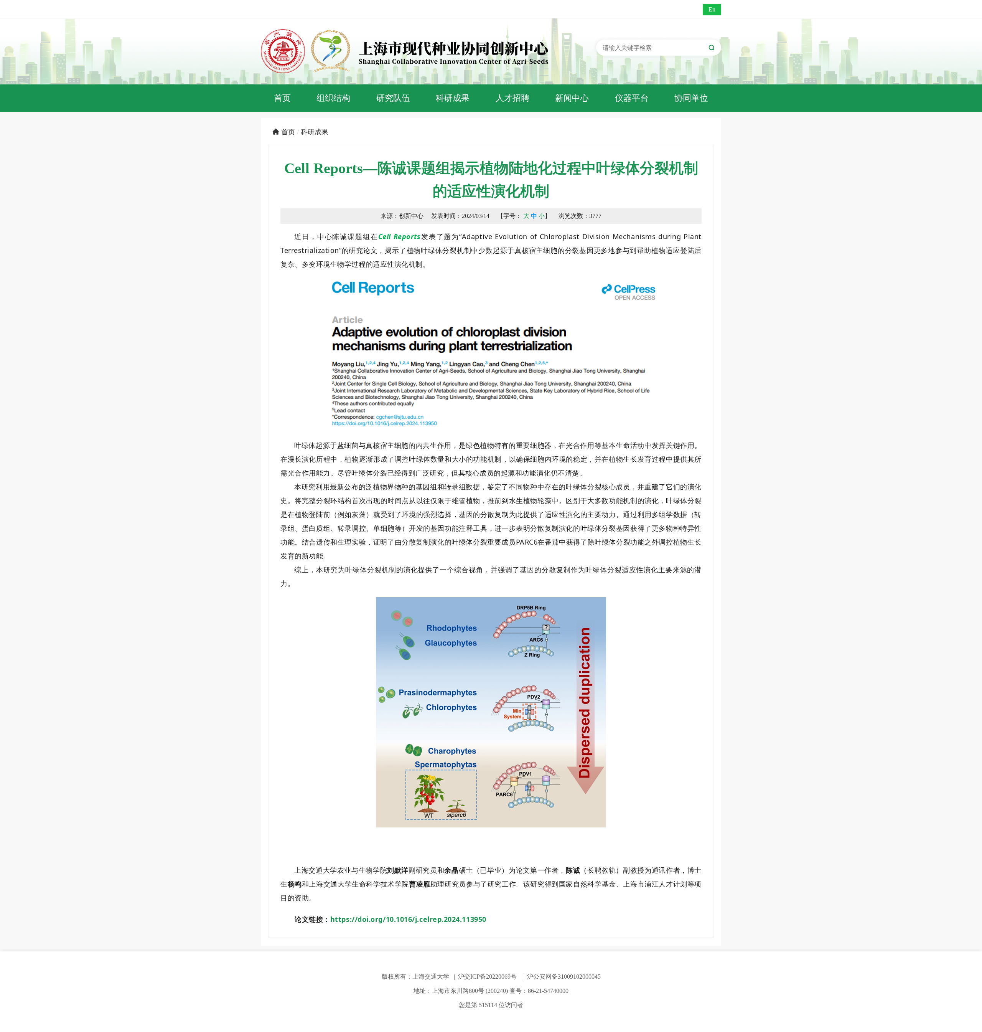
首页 (282, 98)
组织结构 (333, 98)
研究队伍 (393, 98)
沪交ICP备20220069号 (487, 976)
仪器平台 (632, 98)
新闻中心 (572, 98)
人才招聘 (512, 98)
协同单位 (691, 98)
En (711, 9)
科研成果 (453, 98)
